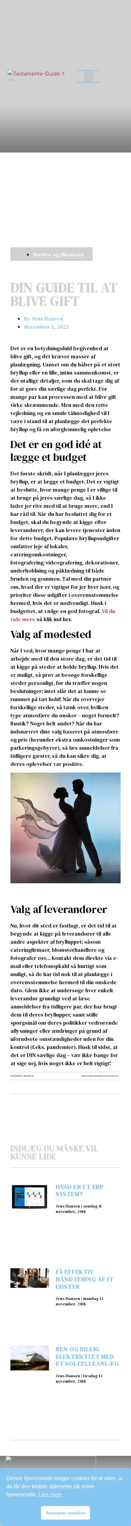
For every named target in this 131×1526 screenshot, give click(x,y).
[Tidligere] (37, 1106)
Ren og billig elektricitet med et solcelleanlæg (87, 1356)
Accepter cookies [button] (66, 1513)
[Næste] (93, 1106)
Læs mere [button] (50, 1494)
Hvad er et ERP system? (79, 1190)
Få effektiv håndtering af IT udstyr (85, 1279)
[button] (88, 76)
